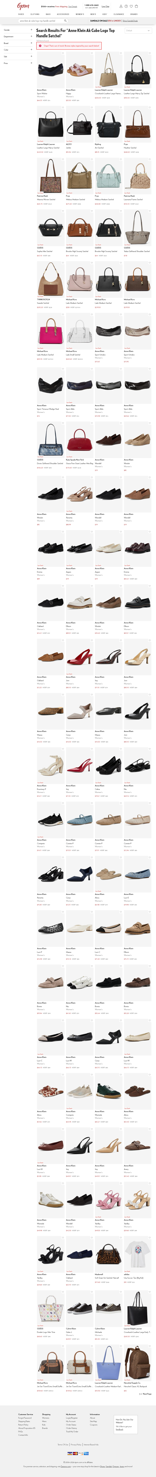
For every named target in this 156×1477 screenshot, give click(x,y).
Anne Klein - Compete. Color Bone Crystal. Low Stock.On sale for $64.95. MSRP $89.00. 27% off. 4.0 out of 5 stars (80, 1098)
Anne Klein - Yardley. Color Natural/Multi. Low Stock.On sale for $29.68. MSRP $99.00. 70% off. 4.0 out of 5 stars (137, 1207)
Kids (43, 1425)
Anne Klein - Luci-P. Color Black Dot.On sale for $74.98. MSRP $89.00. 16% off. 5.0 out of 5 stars (51, 935)
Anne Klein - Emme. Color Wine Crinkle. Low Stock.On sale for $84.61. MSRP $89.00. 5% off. (137, 555)
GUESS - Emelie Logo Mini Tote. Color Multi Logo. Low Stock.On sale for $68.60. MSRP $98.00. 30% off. (51, 1315)
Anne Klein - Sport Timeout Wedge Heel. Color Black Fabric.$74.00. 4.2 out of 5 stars (51, 392)
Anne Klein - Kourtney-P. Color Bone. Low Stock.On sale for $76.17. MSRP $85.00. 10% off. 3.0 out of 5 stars (51, 772)
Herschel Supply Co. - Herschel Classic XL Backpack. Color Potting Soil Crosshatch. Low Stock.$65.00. (137, 1368)
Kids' (105, 14)
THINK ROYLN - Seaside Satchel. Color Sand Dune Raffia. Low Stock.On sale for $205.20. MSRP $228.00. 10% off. (51, 285)
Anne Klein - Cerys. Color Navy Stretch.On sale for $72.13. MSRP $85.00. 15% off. (80, 881)
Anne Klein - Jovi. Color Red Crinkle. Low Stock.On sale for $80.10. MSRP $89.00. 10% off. (80, 664)
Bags (48, 14)
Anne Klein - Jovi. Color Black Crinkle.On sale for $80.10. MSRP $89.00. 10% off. (137, 718)
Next (147, 1394)
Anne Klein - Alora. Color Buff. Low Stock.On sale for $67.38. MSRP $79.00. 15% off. (108, 881)
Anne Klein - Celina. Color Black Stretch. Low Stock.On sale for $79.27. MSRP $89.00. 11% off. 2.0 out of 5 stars (108, 772)
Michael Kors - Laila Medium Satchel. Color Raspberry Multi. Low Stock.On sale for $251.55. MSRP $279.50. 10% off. (51, 338)
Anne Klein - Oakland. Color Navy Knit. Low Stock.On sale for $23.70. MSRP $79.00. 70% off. (80, 1261)
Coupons (93, 1425)
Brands (134, 14)
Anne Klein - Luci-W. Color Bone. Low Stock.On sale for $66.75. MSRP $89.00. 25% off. (137, 1044)
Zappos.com (66, 1466)
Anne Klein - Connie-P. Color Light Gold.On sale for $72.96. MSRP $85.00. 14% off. (137, 827)
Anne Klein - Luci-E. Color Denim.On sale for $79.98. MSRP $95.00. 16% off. (137, 881)
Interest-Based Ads (91, 1444)
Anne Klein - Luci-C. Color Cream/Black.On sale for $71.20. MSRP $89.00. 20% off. (108, 935)
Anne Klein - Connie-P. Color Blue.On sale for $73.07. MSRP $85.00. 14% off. (80, 827)
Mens (44, 1421)
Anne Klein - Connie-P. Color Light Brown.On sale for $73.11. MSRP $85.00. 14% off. (108, 827)
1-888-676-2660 (92, 5)
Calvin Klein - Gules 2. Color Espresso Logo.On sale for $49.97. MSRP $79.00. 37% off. (80, 1315)
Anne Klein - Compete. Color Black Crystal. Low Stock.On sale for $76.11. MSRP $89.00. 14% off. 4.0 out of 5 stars (51, 827)
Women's (80, 14)
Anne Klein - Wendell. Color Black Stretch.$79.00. (108, 501)
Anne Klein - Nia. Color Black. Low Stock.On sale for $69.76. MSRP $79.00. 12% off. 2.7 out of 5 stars (137, 772)
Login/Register (72, 1418)
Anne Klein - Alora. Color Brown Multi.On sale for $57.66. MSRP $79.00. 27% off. (51, 1098)
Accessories (63, 14)
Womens (45, 1418)
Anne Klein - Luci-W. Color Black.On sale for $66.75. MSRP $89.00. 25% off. (80, 1044)
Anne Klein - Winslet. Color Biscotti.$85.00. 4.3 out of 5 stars (137, 447)
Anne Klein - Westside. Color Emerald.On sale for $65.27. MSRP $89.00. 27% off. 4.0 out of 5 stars (108, 1098)
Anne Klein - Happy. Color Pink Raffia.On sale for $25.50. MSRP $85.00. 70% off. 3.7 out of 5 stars (80, 77)
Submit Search (65, 20)
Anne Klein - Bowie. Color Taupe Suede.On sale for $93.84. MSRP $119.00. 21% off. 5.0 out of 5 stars (51, 990)
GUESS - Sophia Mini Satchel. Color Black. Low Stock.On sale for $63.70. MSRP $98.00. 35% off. (51, 233)
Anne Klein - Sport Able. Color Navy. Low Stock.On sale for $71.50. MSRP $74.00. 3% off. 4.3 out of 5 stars (80, 392)
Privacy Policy (76, 1444)
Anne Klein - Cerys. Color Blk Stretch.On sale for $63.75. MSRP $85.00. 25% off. (108, 1044)
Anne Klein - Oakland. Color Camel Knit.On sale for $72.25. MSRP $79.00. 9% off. (51, 664)
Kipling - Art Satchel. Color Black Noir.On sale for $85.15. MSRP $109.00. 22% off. (108, 130)
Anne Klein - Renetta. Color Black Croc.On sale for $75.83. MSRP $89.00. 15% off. (51, 881)
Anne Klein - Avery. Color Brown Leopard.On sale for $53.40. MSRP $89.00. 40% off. (137, 1152)
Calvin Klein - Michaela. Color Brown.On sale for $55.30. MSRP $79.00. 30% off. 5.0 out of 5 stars (108, 1315)
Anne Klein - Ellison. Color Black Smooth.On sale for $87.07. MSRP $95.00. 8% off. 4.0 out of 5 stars (137, 609)
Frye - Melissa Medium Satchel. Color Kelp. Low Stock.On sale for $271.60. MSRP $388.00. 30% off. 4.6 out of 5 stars (80, 182)
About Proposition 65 (26, 1428)
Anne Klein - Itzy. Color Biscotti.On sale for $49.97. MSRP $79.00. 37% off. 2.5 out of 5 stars (108, 1152)
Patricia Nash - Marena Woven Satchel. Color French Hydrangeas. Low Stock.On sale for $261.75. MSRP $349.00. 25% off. (51, 182)
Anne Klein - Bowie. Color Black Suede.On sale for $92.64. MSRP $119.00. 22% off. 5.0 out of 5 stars (108, 990)
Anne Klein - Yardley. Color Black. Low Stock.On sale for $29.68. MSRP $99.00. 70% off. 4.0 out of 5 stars (51, 1261)
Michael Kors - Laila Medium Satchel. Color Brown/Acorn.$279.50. (137, 285)
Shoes (21, 14)
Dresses (116, 1466)
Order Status (71, 1425)
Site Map (93, 1421)
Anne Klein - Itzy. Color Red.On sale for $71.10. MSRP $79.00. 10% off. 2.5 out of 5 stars (80, 772)
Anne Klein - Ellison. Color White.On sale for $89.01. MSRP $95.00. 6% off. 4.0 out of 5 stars (80, 609)
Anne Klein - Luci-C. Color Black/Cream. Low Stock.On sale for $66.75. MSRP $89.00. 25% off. (51, 1044)
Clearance (119, 14)
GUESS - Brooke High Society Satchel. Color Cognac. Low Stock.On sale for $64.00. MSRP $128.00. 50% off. (80, 233)
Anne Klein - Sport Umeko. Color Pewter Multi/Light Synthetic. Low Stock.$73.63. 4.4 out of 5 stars (108, 338)
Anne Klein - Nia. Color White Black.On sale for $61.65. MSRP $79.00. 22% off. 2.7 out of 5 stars (80, 990)
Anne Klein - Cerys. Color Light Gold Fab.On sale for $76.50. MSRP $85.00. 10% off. (80, 718)
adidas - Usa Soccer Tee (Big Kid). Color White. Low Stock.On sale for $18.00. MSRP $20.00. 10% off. (137, 1261)
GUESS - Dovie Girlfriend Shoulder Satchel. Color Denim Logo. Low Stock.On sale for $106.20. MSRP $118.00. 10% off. (51, 447)
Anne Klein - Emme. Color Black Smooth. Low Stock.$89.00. (51, 555)
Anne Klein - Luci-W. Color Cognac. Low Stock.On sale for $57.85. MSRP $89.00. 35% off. (51, 1152)
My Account (121, 6)
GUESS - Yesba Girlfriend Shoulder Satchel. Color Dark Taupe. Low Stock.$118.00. (137, 233)
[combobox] (43, 21)
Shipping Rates (24, 1421)
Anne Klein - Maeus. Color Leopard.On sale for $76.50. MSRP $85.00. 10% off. (51, 718)
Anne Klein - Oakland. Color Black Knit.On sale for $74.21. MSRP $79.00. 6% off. (51, 609)
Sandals (109, 1466)
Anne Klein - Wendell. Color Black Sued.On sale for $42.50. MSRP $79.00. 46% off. (80, 1207)
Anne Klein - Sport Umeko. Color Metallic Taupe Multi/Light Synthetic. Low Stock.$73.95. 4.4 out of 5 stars (137, 338)
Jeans (122, 1466)
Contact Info (23, 1435)
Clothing (35, 14)
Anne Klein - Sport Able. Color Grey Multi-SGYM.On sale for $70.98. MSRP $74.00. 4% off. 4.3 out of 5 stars (108, 392)
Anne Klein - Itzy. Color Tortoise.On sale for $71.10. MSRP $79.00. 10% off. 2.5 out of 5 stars (108, 664)
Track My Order (72, 1431)
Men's (93, 14)
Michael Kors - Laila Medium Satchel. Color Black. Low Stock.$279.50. (108, 285)
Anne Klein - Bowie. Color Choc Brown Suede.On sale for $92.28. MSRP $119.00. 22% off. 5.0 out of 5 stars (137, 990)
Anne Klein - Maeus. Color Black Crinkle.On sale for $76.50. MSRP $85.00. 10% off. (108, 718)
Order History (71, 1428)
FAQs (20, 1431)
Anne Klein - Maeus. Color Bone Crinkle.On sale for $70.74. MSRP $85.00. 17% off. (80, 935)
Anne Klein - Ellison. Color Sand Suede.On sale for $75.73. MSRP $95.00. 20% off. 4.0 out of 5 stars (137, 935)
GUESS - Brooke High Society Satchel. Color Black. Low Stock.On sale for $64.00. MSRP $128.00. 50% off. (108, 233)
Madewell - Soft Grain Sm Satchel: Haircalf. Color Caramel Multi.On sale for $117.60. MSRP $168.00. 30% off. (108, 1261)
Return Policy (23, 1425)
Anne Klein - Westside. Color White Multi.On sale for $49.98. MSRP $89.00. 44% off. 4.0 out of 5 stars (51, 1207)
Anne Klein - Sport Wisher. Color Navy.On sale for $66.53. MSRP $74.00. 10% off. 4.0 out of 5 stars (51, 77)
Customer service (126, 6)
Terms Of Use (63, 1444)
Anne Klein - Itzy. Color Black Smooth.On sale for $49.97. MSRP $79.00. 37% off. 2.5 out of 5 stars (80, 1152)
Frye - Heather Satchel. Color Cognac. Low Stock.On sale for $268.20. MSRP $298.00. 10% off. (137, 130)
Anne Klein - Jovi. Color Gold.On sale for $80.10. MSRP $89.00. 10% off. (137, 664)
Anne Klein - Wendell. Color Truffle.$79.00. (137, 501)
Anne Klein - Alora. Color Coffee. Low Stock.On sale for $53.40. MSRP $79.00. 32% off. (137, 1098)
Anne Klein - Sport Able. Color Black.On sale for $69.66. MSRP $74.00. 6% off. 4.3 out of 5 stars (137, 392)
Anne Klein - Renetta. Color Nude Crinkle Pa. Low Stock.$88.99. (80, 501)
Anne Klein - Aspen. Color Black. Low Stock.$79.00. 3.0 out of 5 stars (80, 555)
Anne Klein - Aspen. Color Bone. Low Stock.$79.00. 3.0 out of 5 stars (108, 555)
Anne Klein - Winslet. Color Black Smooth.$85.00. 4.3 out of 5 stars (51, 501)
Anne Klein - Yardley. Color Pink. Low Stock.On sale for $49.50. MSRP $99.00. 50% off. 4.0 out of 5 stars (108, 1207)
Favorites (131, 6)
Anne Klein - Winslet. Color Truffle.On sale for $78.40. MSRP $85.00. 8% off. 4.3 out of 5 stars (108, 609)
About (92, 1418)
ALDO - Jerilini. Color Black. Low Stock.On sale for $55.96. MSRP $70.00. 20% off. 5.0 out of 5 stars (80, 130)
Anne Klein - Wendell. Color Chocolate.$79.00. (108, 447)
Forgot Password (24, 1418)
